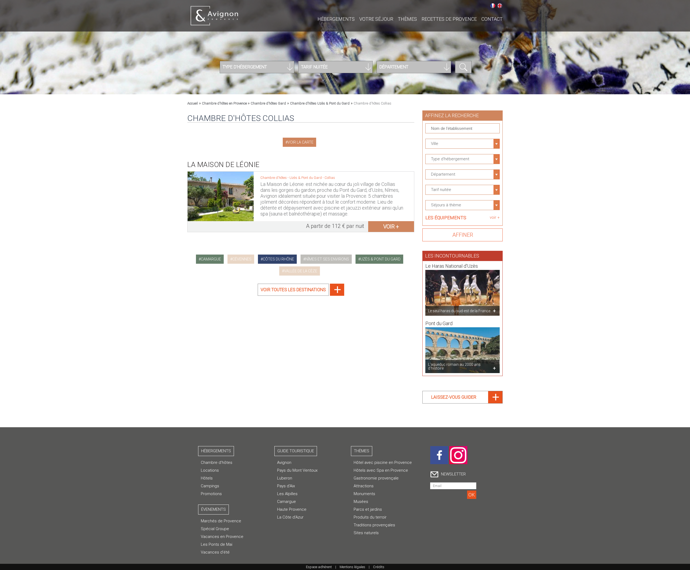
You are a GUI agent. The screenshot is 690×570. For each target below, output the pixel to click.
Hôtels (207, 478)
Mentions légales (352, 567)
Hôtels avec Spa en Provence (381, 470)
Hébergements (336, 19)
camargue (211, 259)
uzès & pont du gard (380, 259)
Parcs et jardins (368, 509)
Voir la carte (300, 142)
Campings (210, 486)
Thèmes (407, 19)
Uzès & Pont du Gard (306, 178)
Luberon (284, 478)
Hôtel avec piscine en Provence (383, 462)
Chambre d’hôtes (216, 462)
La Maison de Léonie (223, 165)
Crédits (378, 567)
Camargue (286, 501)
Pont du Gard (439, 323)
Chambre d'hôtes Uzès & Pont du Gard (320, 103)
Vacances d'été (215, 552)
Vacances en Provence (222, 536)
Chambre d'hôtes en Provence (225, 103)
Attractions (364, 486)
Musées (361, 501)
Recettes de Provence (449, 19)
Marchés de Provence (221, 521)
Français (492, 5)
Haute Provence (291, 509)
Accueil (192, 103)
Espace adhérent (319, 567)
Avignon (284, 462)
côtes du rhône (278, 259)
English (499, 5)
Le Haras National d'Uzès (451, 266)
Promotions (211, 493)
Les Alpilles (287, 493)
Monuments (364, 493)
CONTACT (492, 19)
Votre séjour (376, 19)
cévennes (241, 259)
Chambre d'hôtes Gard (268, 103)
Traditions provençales (374, 525)
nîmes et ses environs (327, 259)
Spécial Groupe (215, 528)
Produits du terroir (370, 517)
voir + (391, 226)
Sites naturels (366, 532)
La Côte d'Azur (290, 517)
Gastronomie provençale (376, 478)
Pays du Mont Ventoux (297, 470)
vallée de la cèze (300, 271)
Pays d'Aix (286, 486)
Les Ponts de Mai (216, 544)
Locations (210, 470)
